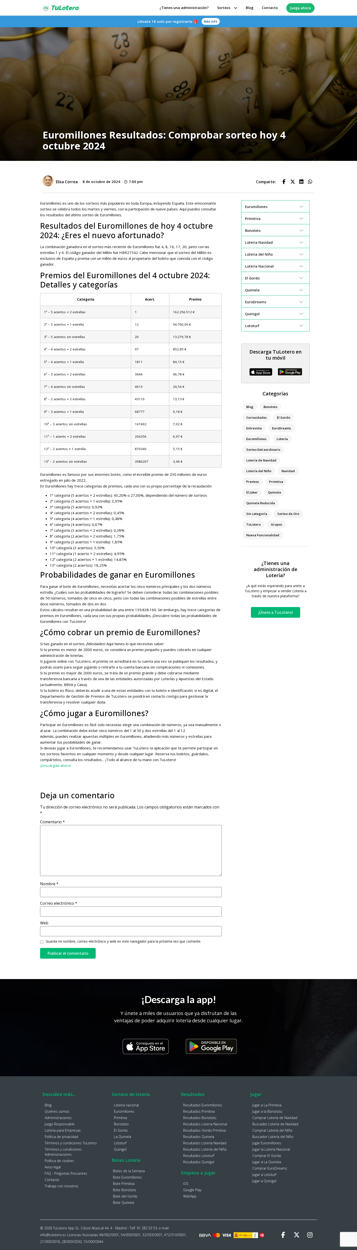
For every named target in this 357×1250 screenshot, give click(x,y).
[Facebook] (283, 1235)
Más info (210, 21)
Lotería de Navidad (261, 460)
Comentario (52, 822)
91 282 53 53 (147, 1228)
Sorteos (223, 7)
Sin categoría (256, 514)
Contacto (270, 7)
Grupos (276, 524)
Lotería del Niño (258, 471)
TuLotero (253, 524)
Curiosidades (256, 417)
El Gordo (283, 417)
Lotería (282, 439)
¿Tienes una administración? (184, 7)
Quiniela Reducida (260, 503)
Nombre (49, 884)
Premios (252, 481)
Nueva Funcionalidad (262, 535)
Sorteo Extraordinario (263, 449)
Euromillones (256, 439)
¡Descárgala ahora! (55, 765)
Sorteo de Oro (288, 514)
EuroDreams (281, 428)
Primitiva (276, 481)
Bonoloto (270, 407)
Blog (249, 7)
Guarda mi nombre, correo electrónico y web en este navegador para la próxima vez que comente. (123, 941)
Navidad (288, 471)
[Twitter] (296, 1235)
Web (44, 923)
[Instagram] (310, 1235)
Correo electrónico (58, 903)
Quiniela (274, 492)
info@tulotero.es (53, 1235)
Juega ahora (300, 8)
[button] (284, 181)
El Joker (252, 492)
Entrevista (254, 428)
